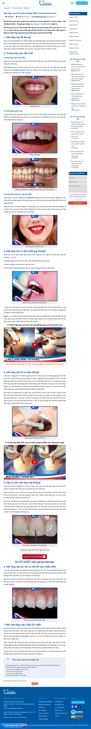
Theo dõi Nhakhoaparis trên (38, 17)
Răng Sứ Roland (74, 36)
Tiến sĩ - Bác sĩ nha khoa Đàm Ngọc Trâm (25, 660)
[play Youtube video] (35, 344)
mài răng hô (24, 570)
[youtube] (76, 707)
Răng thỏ (7, 206)
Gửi (35, 684)
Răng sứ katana (73, 44)
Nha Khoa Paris (46, 24)
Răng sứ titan (73, 52)
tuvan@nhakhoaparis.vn (15, 708)
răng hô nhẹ (11, 67)
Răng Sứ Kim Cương (75, 40)
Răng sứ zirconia (74, 54)
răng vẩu (56, 67)
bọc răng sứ (35, 24)
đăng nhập (13, 681)
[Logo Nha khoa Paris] (9, 693)
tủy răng (10, 261)
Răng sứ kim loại (74, 48)
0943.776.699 (19, 702)
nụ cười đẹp (59, 206)
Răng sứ (26, 8)
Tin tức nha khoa (17, 8)
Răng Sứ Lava (73, 29)
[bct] (77, 714)
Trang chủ (7, 8)
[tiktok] (79, 707)
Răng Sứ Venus (73, 32)
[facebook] (72, 707)
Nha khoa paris (25, 17)
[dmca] (77, 718)
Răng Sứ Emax (73, 25)
